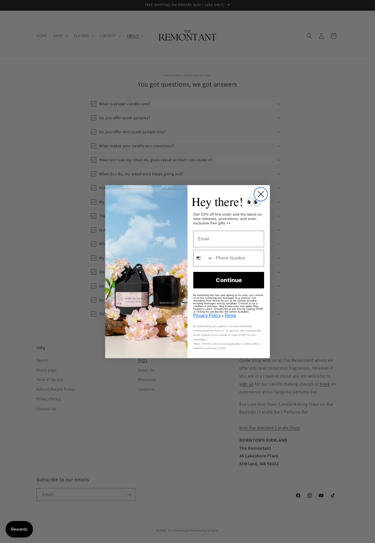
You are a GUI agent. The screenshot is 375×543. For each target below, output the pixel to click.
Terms (230, 315)
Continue (229, 280)
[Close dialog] (261, 194)
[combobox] (203, 258)
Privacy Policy (207, 315)
